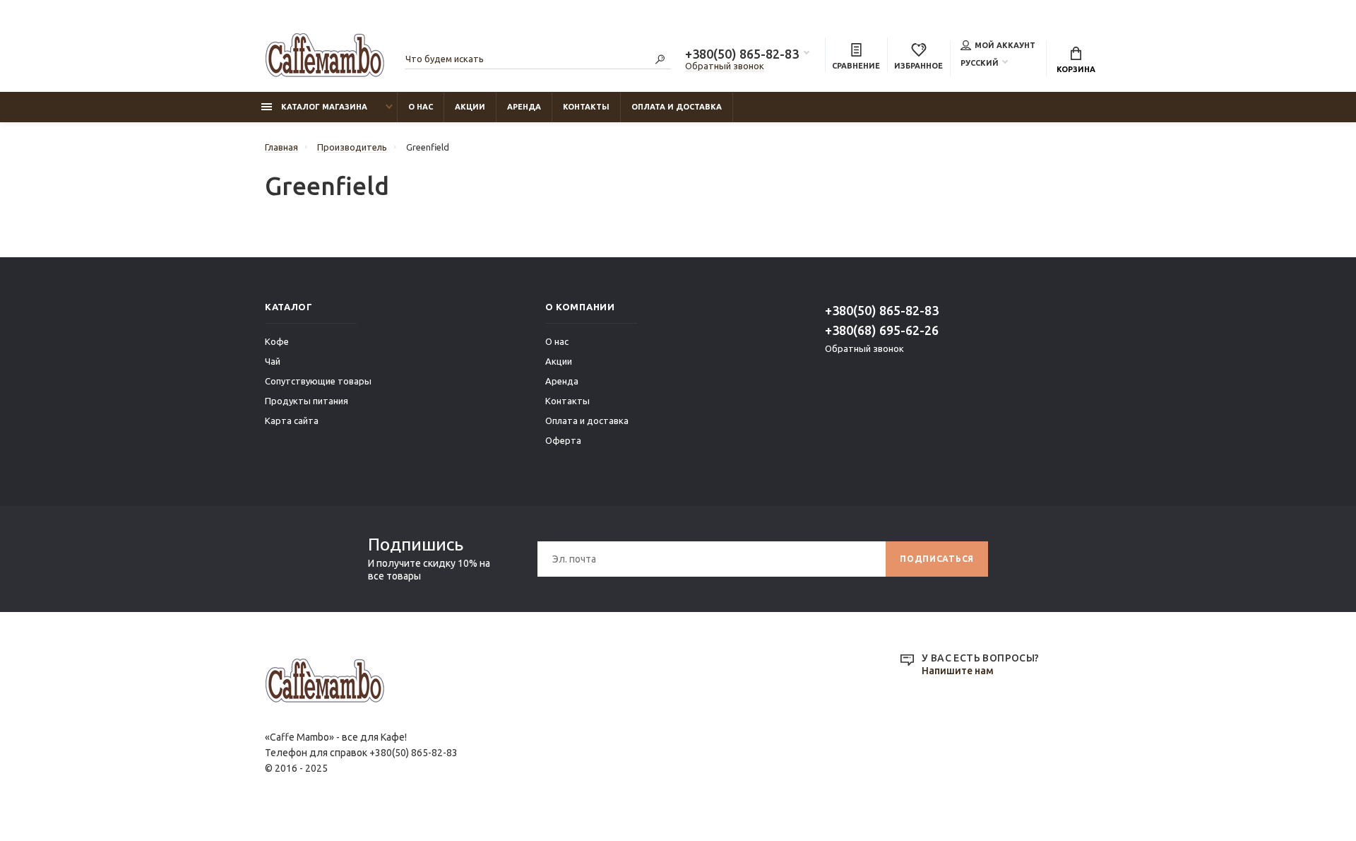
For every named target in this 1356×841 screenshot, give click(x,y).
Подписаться (937, 558)
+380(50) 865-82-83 (742, 54)
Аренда (524, 106)
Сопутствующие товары (318, 381)
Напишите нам (958, 670)
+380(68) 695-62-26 (882, 330)
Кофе (277, 341)
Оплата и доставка (676, 106)
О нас (420, 106)
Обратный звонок (724, 66)
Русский (980, 63)
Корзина (1076, 69)
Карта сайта (292, 420)
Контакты (586, 106)
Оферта (563, 440)
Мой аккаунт (1005, 45)
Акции (470, 106)
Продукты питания (306, 401)
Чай (272, 361)
